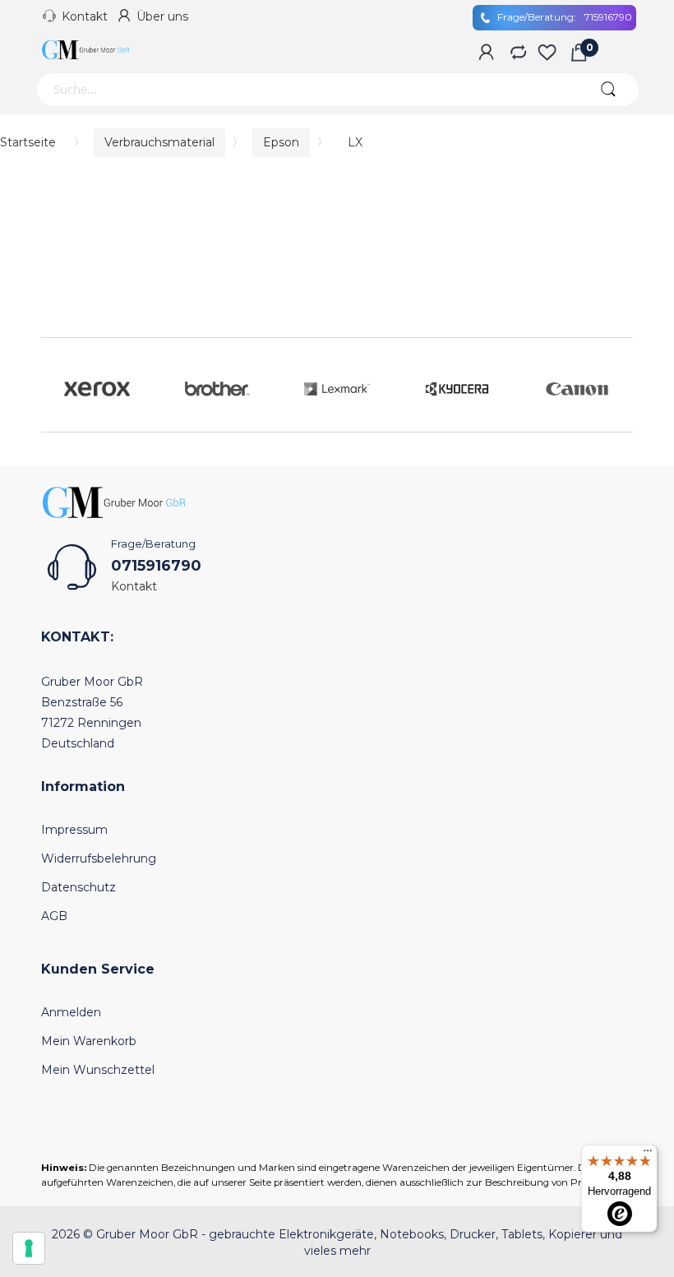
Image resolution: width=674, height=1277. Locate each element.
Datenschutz (78, 887)
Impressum (74, 829)
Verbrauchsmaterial (159, 142)
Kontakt (85, 16)
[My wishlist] (547, 53)
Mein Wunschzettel (98, 1069)
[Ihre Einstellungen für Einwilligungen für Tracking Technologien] (28, 1248)
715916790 (564, 17)
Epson (281, 142)
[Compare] (516, 53)
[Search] (608, 89)
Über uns (162, 16)
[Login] (486, 53)
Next (616, 385)
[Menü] (648, 1154)
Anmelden (71, 1012)
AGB (54, 916)
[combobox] (306, 89)
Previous (57, 385)
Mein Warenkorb (88, 1041)
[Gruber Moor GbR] (86, 50)
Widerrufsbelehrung (98, 858)
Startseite (28, 142)
